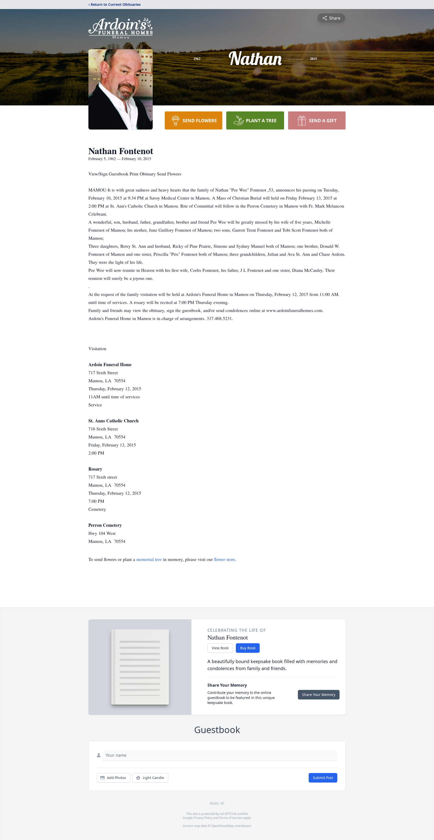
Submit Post (323, 777)
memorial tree (149, 559)
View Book (220, 647)
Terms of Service (230, 818)
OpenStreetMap (222, 826)
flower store (224, 559)
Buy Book (247, 647)
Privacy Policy (202, 818)
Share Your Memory (318, 694)
